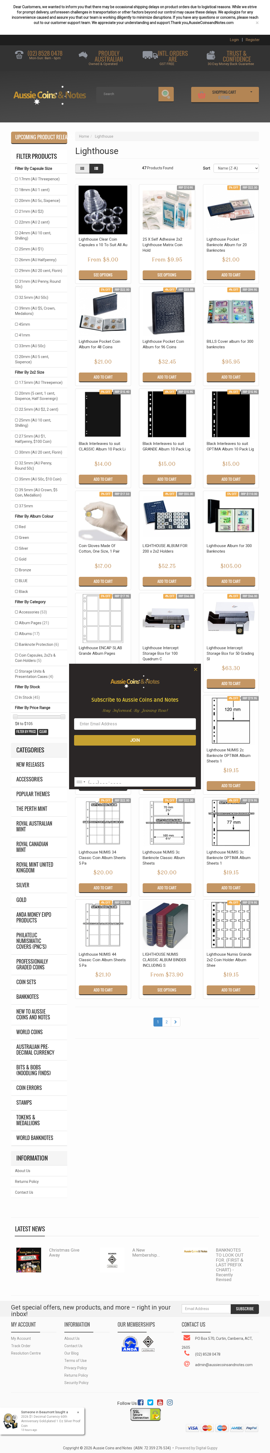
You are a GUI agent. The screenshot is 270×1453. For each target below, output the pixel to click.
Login (234, 40)
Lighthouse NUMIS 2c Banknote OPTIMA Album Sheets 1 (228, 755)
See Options (103, 275)
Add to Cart (230, 275)
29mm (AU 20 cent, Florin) (40, 271)
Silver (23, 548)
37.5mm (26, 506)
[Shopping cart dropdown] (251, 94)
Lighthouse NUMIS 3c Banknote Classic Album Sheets (164, 858)
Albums (29, 634)
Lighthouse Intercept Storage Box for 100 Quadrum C (161, 653)
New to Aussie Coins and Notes (33, 1014)
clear (43, 731)
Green (24, 537)
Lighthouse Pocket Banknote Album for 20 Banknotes (227, 245)
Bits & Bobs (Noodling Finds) (33, 1070)
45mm (24, 324)
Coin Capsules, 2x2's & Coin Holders (35, 658)
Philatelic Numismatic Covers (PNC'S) (31, 941)
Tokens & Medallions (28, 1120)
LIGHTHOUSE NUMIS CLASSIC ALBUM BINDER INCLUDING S (164, 960)
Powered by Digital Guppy (196, 1448)
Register (253, 40)
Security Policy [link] (76, 1383)
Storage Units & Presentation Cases (34, 674)
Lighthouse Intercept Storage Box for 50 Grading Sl (230, 653)
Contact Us (24, 1192)
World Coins (29, 1032)
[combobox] (81, 781)
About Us (22, 1171)
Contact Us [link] (73, 1346)
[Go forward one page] (175, 1022)
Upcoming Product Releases (41, 137)
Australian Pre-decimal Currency (35, 1049)
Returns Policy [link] (76, 1375)
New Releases (30, 764)
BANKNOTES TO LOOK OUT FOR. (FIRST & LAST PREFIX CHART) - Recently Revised (230, 1264)
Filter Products (36, 156)
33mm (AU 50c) (32, 346)
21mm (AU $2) (31, 211)
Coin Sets (26, 982)
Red (22, 527)
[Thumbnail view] (82, 168)
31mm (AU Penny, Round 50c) (38, 284)
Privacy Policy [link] (75, 1368)
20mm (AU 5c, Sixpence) (39, 201)
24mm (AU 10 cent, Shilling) (33, 235)
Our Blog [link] (71, 1353)
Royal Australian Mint (34, 826)
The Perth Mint (31, 808)
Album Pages (34, 623)
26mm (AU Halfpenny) (37, 260)
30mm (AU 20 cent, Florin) (40, 452)
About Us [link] (72, 1338)
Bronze (25, 570)
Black (23, 591)
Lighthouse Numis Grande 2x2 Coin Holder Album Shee (229, 960)
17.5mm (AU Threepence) (40, 382)
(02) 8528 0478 (44, 53)
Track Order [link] (21, 1346)
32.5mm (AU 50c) (33, 297)
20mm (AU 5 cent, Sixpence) (32, 359)
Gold (22, 559)
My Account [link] (21, 1338)
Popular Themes (33, 794)
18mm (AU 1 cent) (34, 190)
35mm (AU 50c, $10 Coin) (40, 479)
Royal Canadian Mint (32, 847)
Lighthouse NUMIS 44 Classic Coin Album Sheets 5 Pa (102, 960)
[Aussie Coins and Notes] (49, 93)
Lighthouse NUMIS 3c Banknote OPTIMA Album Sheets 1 (228, 858)
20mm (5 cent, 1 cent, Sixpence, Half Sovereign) (36, 396)
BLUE (23, 581)
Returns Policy (27, 1181)
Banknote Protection (39, 644)
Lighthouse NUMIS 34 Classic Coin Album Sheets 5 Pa (102, 858)
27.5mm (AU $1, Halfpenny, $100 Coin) (33, 439)
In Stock (29, 697)
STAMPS (24, 1102)
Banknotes (27, 996)
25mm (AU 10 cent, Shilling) (33, 423)
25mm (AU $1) (31, 249)
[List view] (96, 168)
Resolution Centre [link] (26, 1353)
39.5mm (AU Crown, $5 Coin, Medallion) (36, 492)
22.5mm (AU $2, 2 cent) (38, 409)
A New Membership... (146, 1252)
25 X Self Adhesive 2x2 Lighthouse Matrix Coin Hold (162, 245)
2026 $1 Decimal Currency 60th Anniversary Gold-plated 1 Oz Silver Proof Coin (50, 1421)
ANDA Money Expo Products (33, 917)
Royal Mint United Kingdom (34, 867)
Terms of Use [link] (75, 1360)
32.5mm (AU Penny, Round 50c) (33, 465)
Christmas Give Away (64, 1252)
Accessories (33, 612)
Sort (206, 168)
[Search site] (166, 94)
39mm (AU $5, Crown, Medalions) (35, 311)
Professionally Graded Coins (32, 964)
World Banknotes (34, 1138)
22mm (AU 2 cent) (34, 222)
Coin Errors (29, 1088)
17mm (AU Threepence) (39, 179)
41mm (24, 335)
